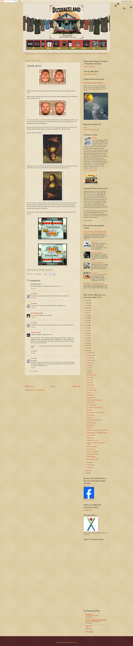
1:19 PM (33, 307)
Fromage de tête (91, 397)
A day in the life (91, 435)
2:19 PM (33, 327)
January (89, 467)
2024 (87, 305)
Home (53, 386)
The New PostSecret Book (92, 615)
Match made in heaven (93, 454)
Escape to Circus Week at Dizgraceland (97, 430)
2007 (87, 348)
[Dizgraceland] (89, 498)
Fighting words (90, 395)
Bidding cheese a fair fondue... (95, 400)
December (90, 352)
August (89, 362)
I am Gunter (89, 626)
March (89, 462)
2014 (87, 330)
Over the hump (95, 273)
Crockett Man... (91, 385)
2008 (87, 345)
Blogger (75, 642)
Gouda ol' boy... (91, 402)
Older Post (76, 386)
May (88, 370)
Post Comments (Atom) (38, 390)
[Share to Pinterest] (55, 274)
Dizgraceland (86, 486)
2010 (87, 340)
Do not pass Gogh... (92, 390)
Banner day (90, 410)
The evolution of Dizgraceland (91, 129)
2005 (87, 470)
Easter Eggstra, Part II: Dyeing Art (96, 412)
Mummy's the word (91, 446)
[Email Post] (45, 274)
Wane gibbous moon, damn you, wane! (94, 283)
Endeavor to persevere (97, 252)
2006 (87, 350)
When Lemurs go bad (92, 459)
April (88, 372)
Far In (87, 627)
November (90, 355)
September (90, 360)
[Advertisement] (52, 380)
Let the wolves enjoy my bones (93, 83)
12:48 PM (33, 298)
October (89, 357)
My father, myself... (92, 375)
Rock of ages (90, 377)
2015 (87, 328)
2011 (87, 338)
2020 (87, 315)
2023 (87, 308)
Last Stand (89, 380)
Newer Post (29, 386)
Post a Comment (33, 371)
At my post (94, 242)
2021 (87, 313)
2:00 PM (33, 317)
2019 (87, 318)
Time (32, 293)
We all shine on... (91, 425)
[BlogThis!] (50, 274)
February (89, 465)
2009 (87, 343)
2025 (87, 303)
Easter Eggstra (90, 415)
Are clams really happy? (97, 262)
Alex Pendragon (35, 313)
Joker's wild (90, 382)
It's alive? (89, 392)
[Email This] (48, 274)
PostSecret (89, 614)
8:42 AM (33, 367)
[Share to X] (52, 274)
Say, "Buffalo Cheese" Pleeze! (95, 407)
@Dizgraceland (88, 510)
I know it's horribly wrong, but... (93, 621)
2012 (87, 335)
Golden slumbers (91, 456)
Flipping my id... (91, 437)
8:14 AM (33, 353)
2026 (87, 300)
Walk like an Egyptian (92, 451)
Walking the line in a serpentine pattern (97, 432)
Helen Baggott (89, 631)
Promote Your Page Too (89, 500)
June (88, 367)
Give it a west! (90, 387)
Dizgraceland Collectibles (90, 74)
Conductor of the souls (92, 440)
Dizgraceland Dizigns (89, 66)
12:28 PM (33, 288)
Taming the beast (91, 422)
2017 (87, 323)
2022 (87, 310)
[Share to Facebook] (53, 274)
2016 (87, 325)
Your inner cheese (91, 405)
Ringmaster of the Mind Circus (95, 420)
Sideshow (89, 427)
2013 (87, 333)
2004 (87, 473)
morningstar (34, 332)
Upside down (90, 417)
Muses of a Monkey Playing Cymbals (96, 620)
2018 (87, 320)
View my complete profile (90, 170)
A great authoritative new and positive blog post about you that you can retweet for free (95, 232)
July (88, 365)
